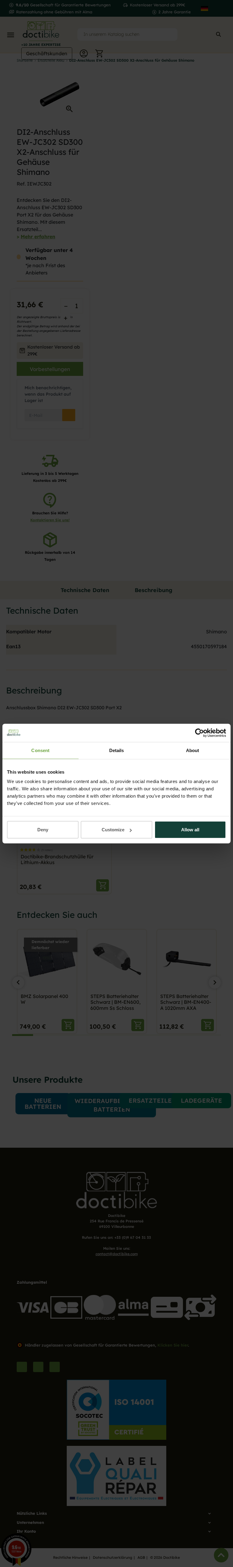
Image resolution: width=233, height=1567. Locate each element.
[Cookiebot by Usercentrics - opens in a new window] (199, 732)
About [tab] (192, 750)
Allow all (190, 829)
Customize (113, 829)
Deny (42, 829)
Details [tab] (116, 750)
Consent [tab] (40, 750)
